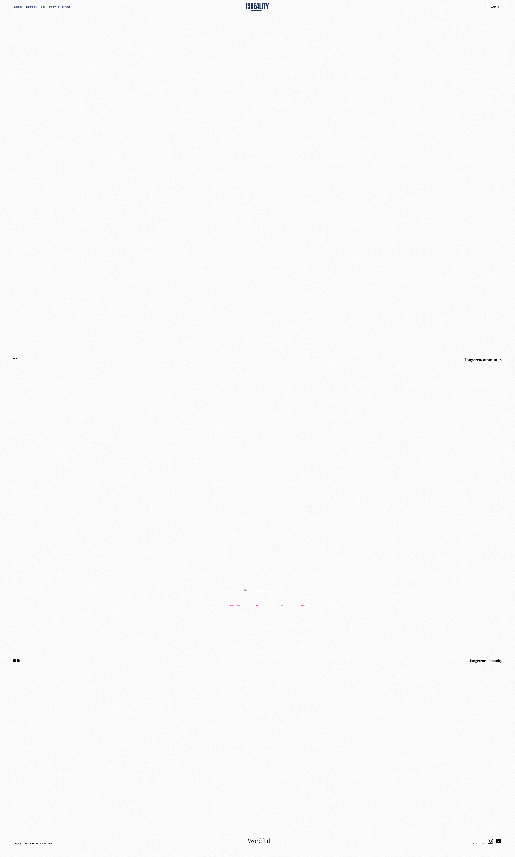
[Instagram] (490, 841)
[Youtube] (498, 841)
